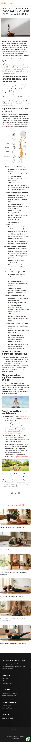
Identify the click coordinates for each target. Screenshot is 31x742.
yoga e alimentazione (22, 457)
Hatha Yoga (13, 101)
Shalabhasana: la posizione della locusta (13, 643)
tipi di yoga (23, 416)
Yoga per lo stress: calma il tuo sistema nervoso (15, 550)
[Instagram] (7, 718)
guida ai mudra (22, 440)
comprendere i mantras (13, 433)
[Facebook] (3, 718)
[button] (28, 2)
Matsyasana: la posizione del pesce (11, 597)
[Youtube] (11, 718)
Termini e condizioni (12, 736)
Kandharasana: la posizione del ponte (12, 528)
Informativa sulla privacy (18, 737)
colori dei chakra (7, 125)
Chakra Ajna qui (15, 311)
